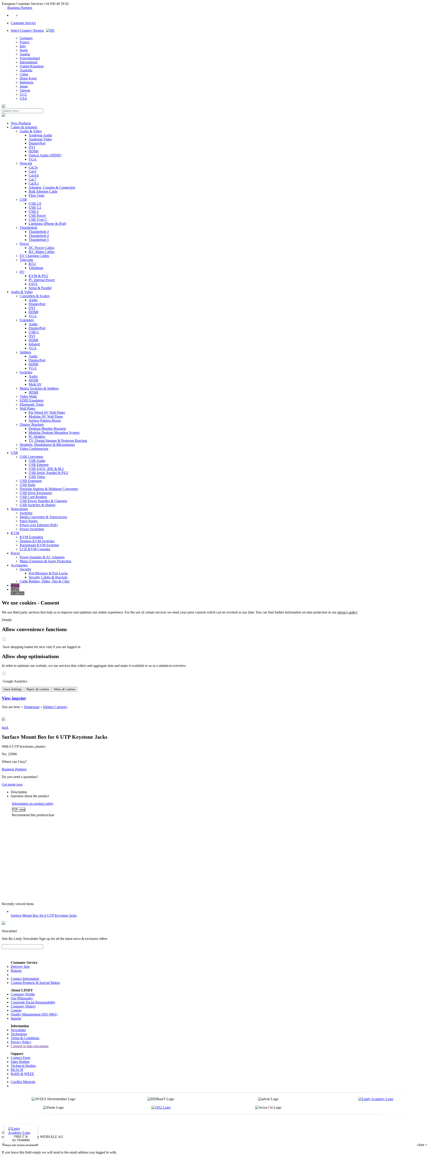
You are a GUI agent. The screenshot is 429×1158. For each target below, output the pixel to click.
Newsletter (18, 1030)
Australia (26, 70)
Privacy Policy (21, 1042)
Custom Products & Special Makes (35, 983)
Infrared (34, 344)
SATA (33, 284)
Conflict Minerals (23, 1082)
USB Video (37, 477)
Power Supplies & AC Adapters (42, 557)
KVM (15, 533)
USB (23, 199)
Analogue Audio (40, 135)
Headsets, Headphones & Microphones (47, 445)
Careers (16, 1010)
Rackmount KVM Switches (39, 545)
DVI (32, 147)
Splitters (25, 352)
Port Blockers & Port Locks (48, 573)
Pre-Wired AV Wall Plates (47, 412)
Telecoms (26, 260)
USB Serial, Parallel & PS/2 (48, 473)
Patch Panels (29, 521)
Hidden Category (55, 707)
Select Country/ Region (27, 30)
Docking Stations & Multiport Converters (49, 489)
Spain (24, 50)
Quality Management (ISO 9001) (34, 1014)
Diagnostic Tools (32, 404)
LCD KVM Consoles (35, 549)
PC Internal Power (42, 280)
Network (26, 163)
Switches (26, 372)
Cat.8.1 (34, 183)
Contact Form (20, 1058)
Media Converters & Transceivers (43, 517)
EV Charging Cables (34, 256)
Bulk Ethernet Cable (43, 191)
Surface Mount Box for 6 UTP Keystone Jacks (44, 915)
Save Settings (13, 689)
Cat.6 (32, 171)
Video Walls (28, 396)
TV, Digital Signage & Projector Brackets (58, 440)
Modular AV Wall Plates (46, 416)
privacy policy (347, 612)
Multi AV (35, 384)
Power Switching (32, 529)
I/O (22, 272)
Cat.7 (32, 179)
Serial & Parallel (40, 288)
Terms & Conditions (25, 1038)
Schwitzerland (30, 58)
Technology (19, 1034)
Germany (26, 38)
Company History (23, 1006)
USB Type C (38, 219)
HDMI (33, 151)
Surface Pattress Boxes (45, 420)
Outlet (15, 585)
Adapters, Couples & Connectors (52, 187)
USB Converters (31, 457)
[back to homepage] (3, 106)
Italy (23, 46)
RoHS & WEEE (22, 1074)
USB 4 (33, 211)
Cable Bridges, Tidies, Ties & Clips (44, 581)
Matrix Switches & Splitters (39, 388)
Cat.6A (34, 175)
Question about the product (30, 796)
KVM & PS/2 (38, 276)
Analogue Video (40, 139)
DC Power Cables (41, 248)
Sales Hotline (20, 1062)
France (24, 42)
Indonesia (26, 82)
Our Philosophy (22, 998)
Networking (19, 509)
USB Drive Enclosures (36, 493)
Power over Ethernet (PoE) (39, 525)
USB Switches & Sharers (37, 505)
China (24, 74)
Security (25, 569)
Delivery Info (20, 966)
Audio (33, 300)
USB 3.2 (35, 207)
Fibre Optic (37, 195)
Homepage (32, 707)
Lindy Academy (17, 591)
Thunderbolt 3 (39, 232)
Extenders (27, 320)
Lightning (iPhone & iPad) (47, 223)
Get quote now (12, 784)
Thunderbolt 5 (39, 240)
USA (23, 98)
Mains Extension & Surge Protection (45, 561)
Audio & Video (31, 131)
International (28, 62)
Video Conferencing (34, 449)
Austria (25, 54)
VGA (33, 159)
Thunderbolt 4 (39, 236)
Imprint (16, 1018)
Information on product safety (33, 803)
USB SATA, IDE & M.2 (46, 469)
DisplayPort (37, 143)
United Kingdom (32, 66)
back (5, 727)
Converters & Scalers (35, 296)
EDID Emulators (32, 400)
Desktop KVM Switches (37, 541)
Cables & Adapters (24, 127)
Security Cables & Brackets (48, 577)
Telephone (36, 268)
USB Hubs (27, 485)
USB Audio (37, 461)
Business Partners (19, 8)
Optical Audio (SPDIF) (45, 155)
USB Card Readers (33, 497)
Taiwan (25, 90)
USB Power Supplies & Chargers (43, 501)
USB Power (37, 215)
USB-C (34, 332)
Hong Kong (28, 78)
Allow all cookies (65, 689)
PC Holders (37, 436)
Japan (24, 86)
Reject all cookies (37, 689)
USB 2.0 (35, 203)
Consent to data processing (29, 1046)
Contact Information (25, 979)
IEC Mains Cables (42, 252)
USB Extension (31, 481)
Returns (16, 970)
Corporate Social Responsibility (33, 1002)
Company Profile (23, 994)
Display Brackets (32, 424)
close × (422, 1145)
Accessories (19, 565)
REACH (17, 1070)
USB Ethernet (38, 465)
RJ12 (32, 264)
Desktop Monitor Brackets (47, 428)
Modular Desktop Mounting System (54, 432)
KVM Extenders (31, 537)
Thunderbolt (28, 228)
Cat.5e (33, 167)
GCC (23, 94)
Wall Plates (27, 408)
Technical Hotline (23, 1066)
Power (24, 244)
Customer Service (23, 23)
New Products (21, 123)
